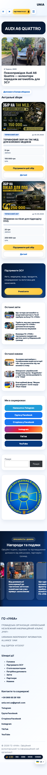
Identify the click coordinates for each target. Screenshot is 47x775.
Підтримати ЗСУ (15, 665)
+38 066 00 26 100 (11, 697)
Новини (10, 681)
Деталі (23, 175)
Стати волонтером (16, 668)
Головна (11, 661)
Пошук (8, 459)
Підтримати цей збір (23, 168)
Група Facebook (10, 713)
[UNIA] (19, 4)
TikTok (23, 436)
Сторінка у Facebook (23, 422)
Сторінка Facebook (11, 718)
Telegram (6, 708)
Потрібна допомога (16, 671)
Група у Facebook (23, 415)
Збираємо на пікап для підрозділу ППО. (22, 219)
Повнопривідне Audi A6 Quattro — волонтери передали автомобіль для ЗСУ (22, 77)
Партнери (12, 678)
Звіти (9, 674)
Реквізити (23, 291)
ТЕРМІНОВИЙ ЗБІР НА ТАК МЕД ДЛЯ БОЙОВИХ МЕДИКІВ (20, 140)
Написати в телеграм (3, 11)
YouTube (23, 443)
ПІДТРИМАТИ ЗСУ (20, 11)
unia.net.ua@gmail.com (13, 702)
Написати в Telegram (23, 408)
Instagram (24, 429)
